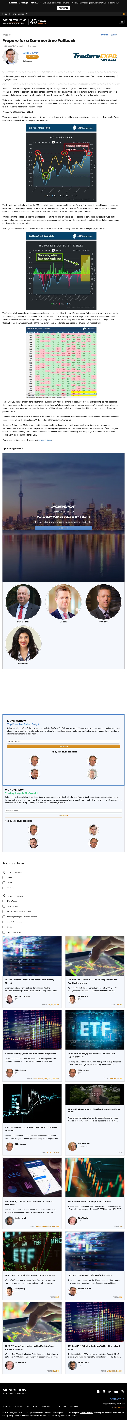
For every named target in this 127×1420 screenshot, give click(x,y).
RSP (121, 1079)
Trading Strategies (14, 932)
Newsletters (61, 1406)
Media (35, 1406)
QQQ (113, 1371)
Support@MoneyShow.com (114, 1403)
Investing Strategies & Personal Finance (22, 917)
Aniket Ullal (20, 1218)
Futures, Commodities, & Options (19, 911)
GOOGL (35, 1079)
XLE (52, 1005)
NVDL (45, 1079)
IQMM (38, 1226)
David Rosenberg (23, 622)
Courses (10, 888)
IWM (115, 1079)
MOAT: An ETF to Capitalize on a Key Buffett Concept (30, 1275)
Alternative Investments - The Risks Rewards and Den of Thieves (94, 1110)
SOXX (57, 1152)
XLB (49, 1005)
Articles (9, 877)
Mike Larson (20, 1070)
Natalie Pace (84, 1143)
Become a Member (16, 14)
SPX (58, 1005)
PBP (121, 1005)
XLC (117, 1371)
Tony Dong (83, 996)
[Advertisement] (63, 690)
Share (105, 35)
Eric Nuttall (63, 622)
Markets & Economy (14, 922)
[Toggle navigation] (122, 22)
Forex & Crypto (12, 906)
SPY (118, 1079)
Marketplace (47, 1406)
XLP (51, 1152)
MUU (41, 1079)
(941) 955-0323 (118, 1408)
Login (4, 14)
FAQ (27, 1406)
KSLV (53, 1371)
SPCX (53, 1226)
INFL (120, 1297)
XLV (54, 1152)
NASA (46, 1226)
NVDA (57, 1079)
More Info (63, 8)
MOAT (57, 1297)
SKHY (49, 1079)
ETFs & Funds (12, 901)
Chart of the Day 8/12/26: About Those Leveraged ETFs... (31, 1053)
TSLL (53, 1079)
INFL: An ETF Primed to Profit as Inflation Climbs (90, 1275)
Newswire (74, 1406)
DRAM (57, 1226)
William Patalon (22, 996)
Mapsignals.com (45, 440)
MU (39, 1079)
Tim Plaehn (83, 1218)
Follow (33, 57)
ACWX (111, 1079)
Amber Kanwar (23, 664)
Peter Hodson (104, 622)
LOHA (42, 1226)
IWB (110, 1371)
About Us (18, 1406)
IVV (108, 1371)
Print (115, 35)
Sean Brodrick (84, 1288)
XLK (48, 1152)
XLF (55, 1005)
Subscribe (63, 746)
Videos (9, 883)
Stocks (9, 927)
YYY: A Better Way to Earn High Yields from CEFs (90, 1201)
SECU (49, 1226)
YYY (120, 1226)
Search (54, 14)
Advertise (6, 1406)
